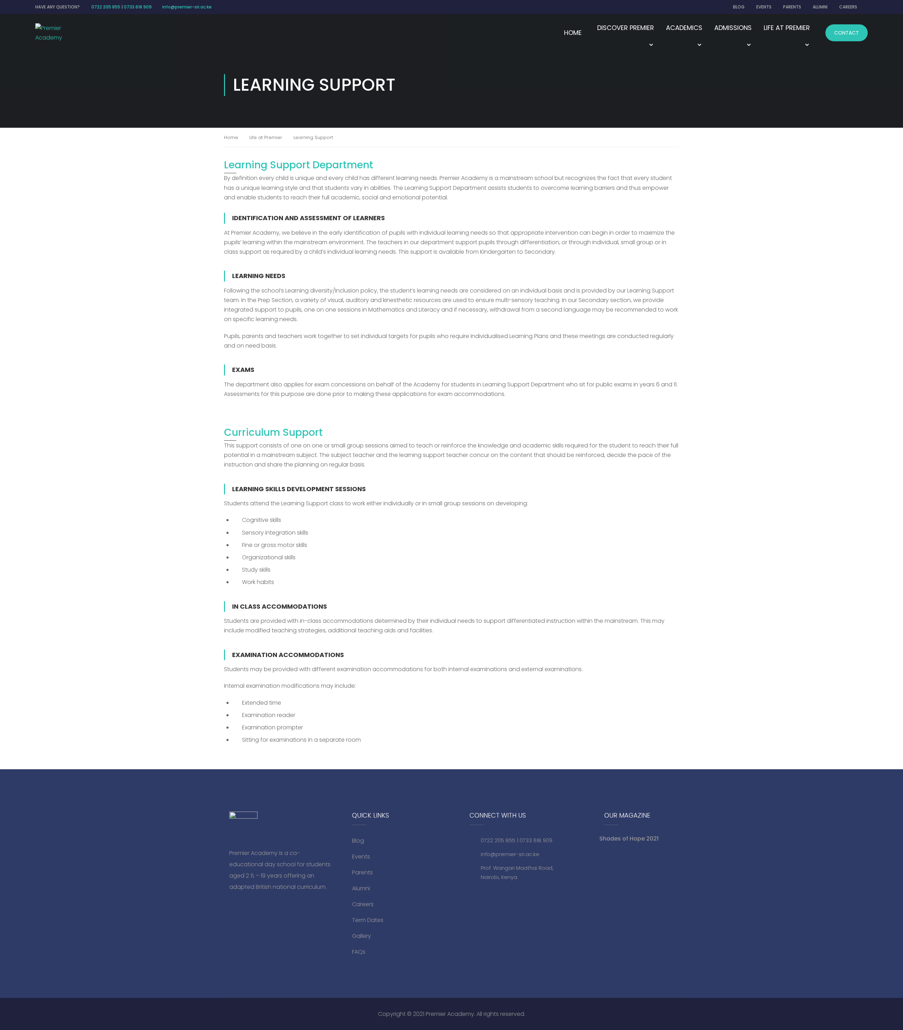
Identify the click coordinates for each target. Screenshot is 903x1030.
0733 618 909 (138, 7)
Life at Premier (265, 137)
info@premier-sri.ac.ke (187, 7)
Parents (362, 872)
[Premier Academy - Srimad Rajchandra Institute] (54, 32)
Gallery (361, 936)
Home (573, 32)
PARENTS (792, 7)
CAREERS (848, 7)
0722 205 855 (105, 7)
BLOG (739, 7)
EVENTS (763, 7)
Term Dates (367, 920)
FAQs (358, 952)
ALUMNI (820, 7)
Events (361, 857)
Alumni (361, 888)
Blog (358, 841)
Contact (846, 32)
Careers (363, 904)
